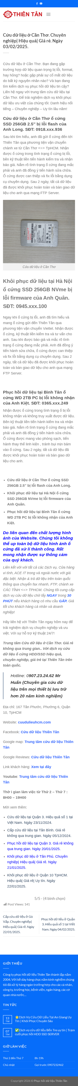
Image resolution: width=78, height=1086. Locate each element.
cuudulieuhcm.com (34, 722)
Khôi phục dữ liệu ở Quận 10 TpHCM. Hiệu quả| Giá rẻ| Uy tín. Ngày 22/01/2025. (37, 880)
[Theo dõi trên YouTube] (41, 3)
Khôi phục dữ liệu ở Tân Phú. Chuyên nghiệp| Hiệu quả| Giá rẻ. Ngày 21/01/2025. (37, 862)
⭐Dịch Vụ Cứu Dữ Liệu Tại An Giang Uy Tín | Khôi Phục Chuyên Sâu (43, 1019)
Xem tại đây (41, 767)
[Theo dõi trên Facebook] (37, 3)
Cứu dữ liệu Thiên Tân (40, 732)
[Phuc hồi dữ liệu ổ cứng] (23, 14)
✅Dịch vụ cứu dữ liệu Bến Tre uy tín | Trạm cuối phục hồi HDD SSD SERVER (45, 1032)
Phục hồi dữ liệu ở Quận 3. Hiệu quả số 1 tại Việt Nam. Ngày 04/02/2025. (58, 924)
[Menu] (48, 14)
